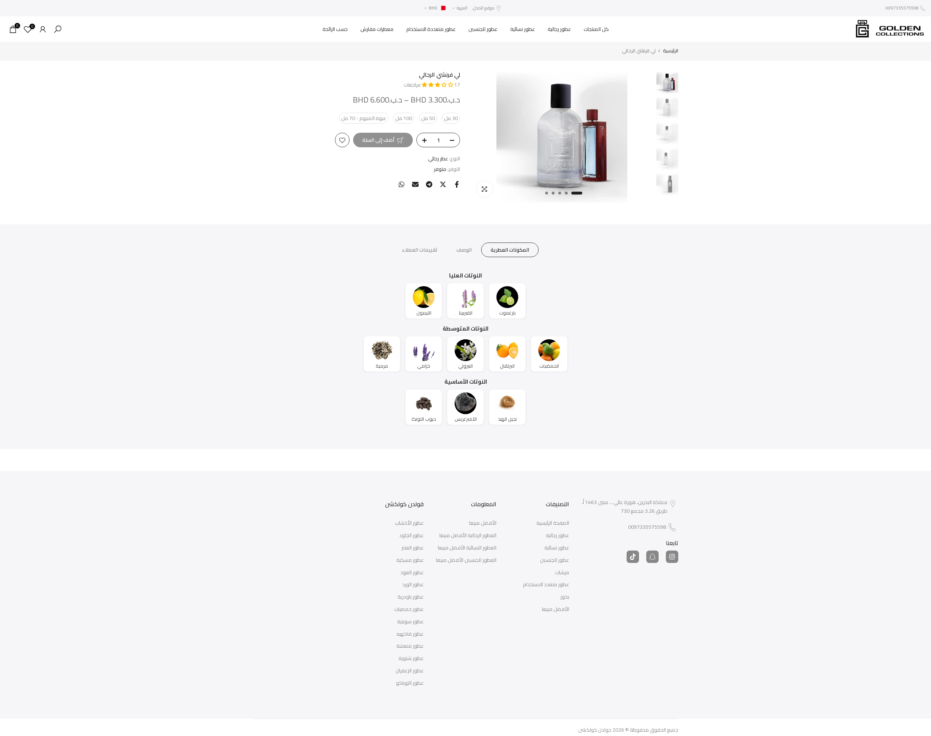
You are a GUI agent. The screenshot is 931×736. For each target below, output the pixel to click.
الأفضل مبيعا (555, 609)
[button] (438, 84)
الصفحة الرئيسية (552, 523)
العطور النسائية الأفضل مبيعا (467, 548)
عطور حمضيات (409, 609)
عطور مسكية (410, 560)
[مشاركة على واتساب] (401, 184)
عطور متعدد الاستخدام (546, 584)
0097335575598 (902, 8)
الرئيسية (670, 50)
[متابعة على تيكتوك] (633, 557)
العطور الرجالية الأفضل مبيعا (467, 535)
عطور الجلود (411, 535)
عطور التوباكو (410, 683)
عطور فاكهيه (410, 634)
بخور (564, 597)
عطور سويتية (410, 621)
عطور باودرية (410, 597)
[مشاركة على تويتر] (443, 184)
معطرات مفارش (376, 29)
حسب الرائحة (335, 29)
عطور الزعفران (410, 671)
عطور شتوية (411, 658)
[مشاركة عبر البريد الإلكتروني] (415, 184)
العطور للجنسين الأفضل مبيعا (466, 560)
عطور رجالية (559, 29)
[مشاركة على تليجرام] (429, 184)
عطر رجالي (438, 159)
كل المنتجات (596, 29)
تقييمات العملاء (419, 250)
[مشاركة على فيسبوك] (456, 184)
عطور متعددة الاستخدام (431, 29)
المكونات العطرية (510, 250)
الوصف (464, 250)
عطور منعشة (410, 646)
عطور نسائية (522, 29)
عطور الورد (413, 584)
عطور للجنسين (483, 29)
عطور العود (412, 572)
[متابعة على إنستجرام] (672, 557)
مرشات (562, 572)
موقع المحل (484, 8)
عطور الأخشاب (409, 523)
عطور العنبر (412, 548)
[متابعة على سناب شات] (652, 557)
